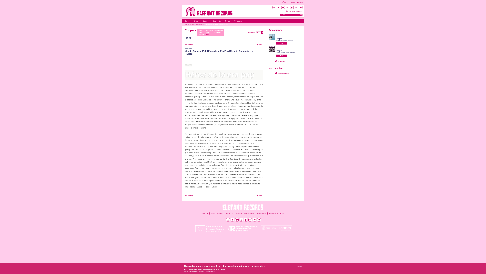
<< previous (189, 44)
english (300, 2)
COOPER (188, 65)
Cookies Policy (261, 214)
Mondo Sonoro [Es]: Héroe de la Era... (217, 24)
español (293, 2)
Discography (219, 30)
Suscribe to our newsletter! (294, 11)
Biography (209, 30)
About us (205, 214)
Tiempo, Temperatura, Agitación (285, 52)
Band (200, 30)
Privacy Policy (249, 214)
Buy (281, 43)
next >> (259, 44)
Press (202, 24)
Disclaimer (238, 214)
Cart (285, 2)
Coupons (238, 21)
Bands (205, 21)
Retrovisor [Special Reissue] (284, 40)
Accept (299, 266)
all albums (281, 61)
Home (187, 21)
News (227, 21)
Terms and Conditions (276, 213)
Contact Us (229, 214)
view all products (283, 73)
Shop (196, 21)
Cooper (197, 24)
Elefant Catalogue (217, 214)
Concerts (217, 21)
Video (200, 32)
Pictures (201, 34)
